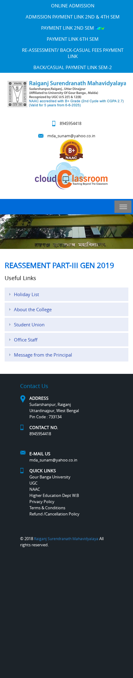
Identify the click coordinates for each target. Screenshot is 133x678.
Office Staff (25, 340)
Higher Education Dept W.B (54, 495)
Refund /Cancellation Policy (54, 514)
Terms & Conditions (47, 508)
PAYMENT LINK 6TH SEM (73, 39)
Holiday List (26, 294)
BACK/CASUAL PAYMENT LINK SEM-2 (72, 67)
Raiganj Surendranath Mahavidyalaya (66, 538)
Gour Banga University (50, 477)
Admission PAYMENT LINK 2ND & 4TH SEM (73, 17)
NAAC (34, 489)
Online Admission (72, 5)
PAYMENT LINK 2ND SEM (68, 28)
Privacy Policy (41, 501)
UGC (33, 483)
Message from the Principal (43, 355)
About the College (33, 309)
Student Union (29, 324)
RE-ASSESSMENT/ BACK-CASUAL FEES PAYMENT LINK (72, 53)
